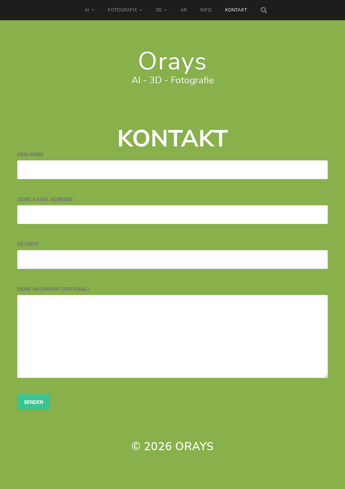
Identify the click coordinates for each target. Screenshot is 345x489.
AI (87, 10)
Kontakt (236, 10)
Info (206, 10)
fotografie (122, 10)
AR (183, 10)
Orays (172, 61)
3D (159, 10)
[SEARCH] (263, 10)
